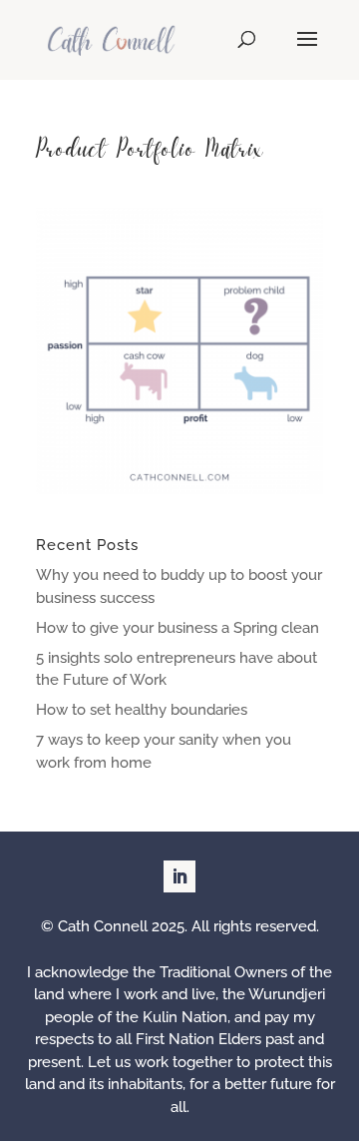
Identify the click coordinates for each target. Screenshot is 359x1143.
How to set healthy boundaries (141, 710)
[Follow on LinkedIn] (179, 876)
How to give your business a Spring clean (177, 628)
